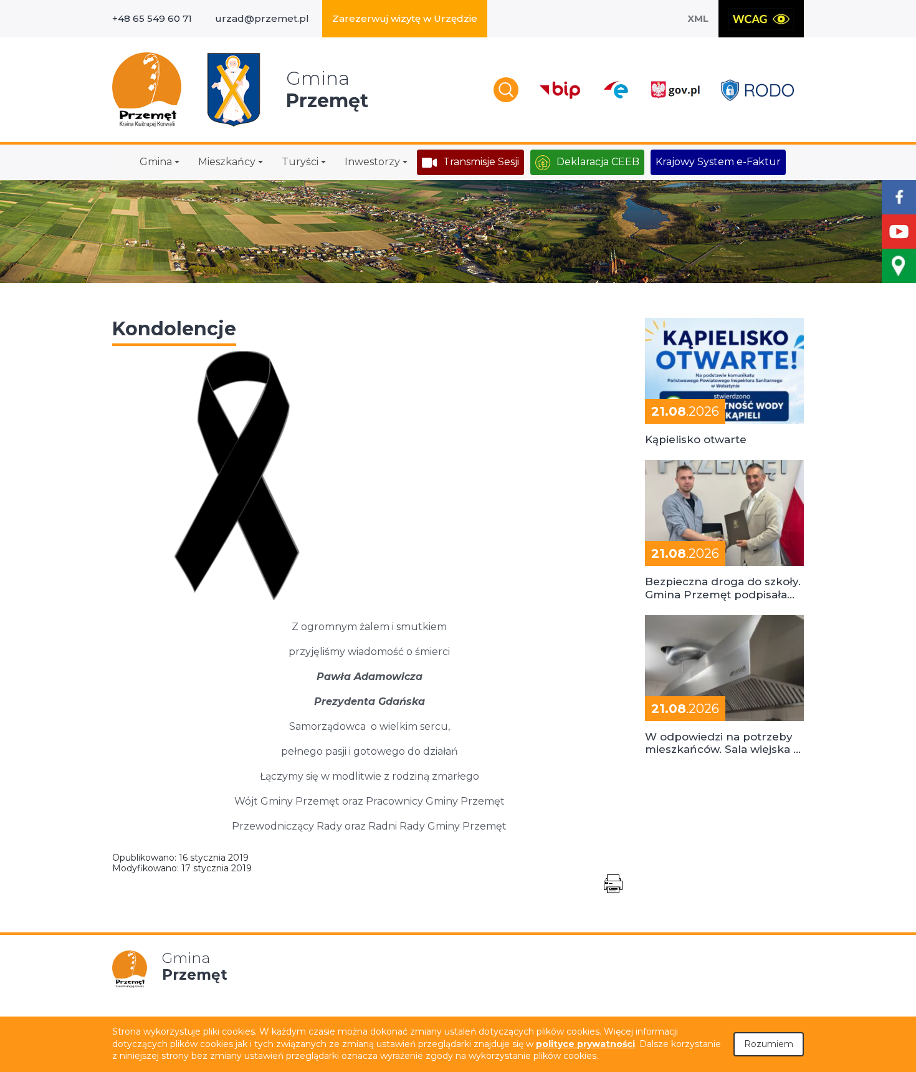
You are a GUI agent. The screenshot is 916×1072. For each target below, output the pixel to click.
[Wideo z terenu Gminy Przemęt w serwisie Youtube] (899, 231)
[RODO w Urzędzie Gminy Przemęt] (757, 90)
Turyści (300, 162)
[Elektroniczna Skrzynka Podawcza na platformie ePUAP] (615, 90)
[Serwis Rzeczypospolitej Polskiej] (675, 90)
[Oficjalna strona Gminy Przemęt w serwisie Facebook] (899, 197)
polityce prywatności (585, 1044)
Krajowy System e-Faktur (718, 162)
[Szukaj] (506, 89)
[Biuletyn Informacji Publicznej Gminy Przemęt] (560, 90)
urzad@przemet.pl (262, 18)
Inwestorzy (372, 162)
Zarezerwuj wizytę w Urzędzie (404, 18)
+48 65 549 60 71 (152, 18)
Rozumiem (768, 1044)
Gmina (156, 162)
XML (697, 18)
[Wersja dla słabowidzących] (761, 18)
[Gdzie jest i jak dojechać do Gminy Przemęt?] (899, 266)
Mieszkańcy (226, 162)
